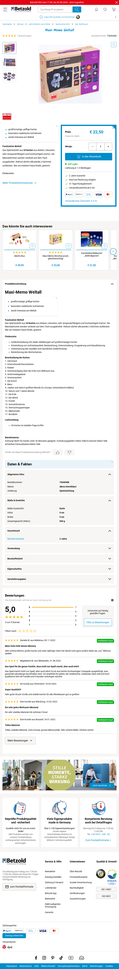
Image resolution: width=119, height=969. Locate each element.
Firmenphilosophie (78, 877)
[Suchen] (77, 9)
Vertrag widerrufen (14, 935)
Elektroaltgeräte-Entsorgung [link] (53, 905)
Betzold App (51, 893)
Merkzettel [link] (50, 898)
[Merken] (114, 44)
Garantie (49, 912)
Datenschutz (26, 966)
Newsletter (50, 871)
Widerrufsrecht (48, 966)
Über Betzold (76, 871)
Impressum (11, 966)
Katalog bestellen (53, 877)
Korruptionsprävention (69, 966)
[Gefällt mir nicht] (69, 452)
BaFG (85, 966)
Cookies (109, 966)
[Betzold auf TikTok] (61, 958)
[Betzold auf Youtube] (71, 958)
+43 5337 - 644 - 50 (100, 834)
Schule (20, 24)
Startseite (7, 24)
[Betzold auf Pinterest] (52, 958)
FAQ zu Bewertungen (98, 622)
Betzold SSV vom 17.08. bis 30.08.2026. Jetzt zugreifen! (57, 2)
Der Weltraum (81, 24)
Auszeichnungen (78, 898)
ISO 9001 (106, 896)
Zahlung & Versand (54, 882)
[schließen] (116, 2)
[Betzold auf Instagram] (44, 958)
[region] (59, 436)
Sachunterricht (62, 24)
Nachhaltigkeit (77, 888)
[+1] (108, 146)
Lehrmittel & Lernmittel (39, 24)
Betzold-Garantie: (15, 539)
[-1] (92, 146)
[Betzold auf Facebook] (36, 958)
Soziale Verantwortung (81, 882)
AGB (36, 966)
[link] (105, 9)
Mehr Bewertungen (18, 740)
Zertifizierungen (77, 893)
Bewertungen (96, 966)
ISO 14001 (106, 889)
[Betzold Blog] (81, 958)
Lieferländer (50, 888)
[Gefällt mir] (57, 452)
